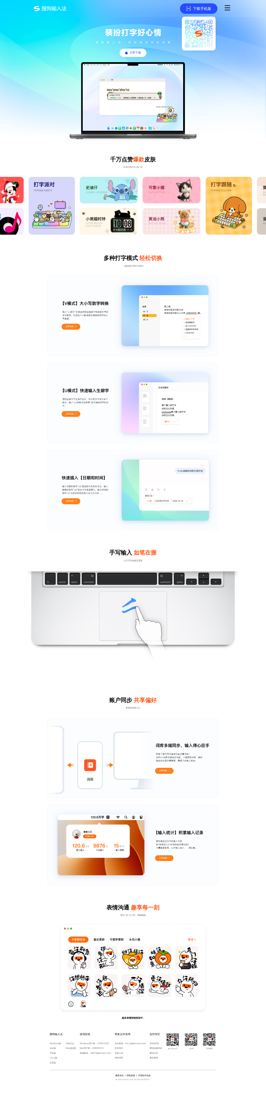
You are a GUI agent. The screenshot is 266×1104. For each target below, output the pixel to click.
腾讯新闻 (154, 1057)
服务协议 (119, 1075)
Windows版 (55, 1043)
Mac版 (53, 1048)
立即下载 (135, 52)
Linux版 (53, 1057)
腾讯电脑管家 (156, 1048)
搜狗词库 (119, 1057)
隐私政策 (131, 1075)
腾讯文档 (154, 1053)
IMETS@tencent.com (101, 1053)
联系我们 (119, 1048)
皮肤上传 (119, 1053)
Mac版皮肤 (71, 1048)
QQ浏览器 (154, 1043)
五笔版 (53, 1062)
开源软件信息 (144, 1075)
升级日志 (70, 1043)
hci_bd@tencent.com (135, 1043)
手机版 (53, 1053)
